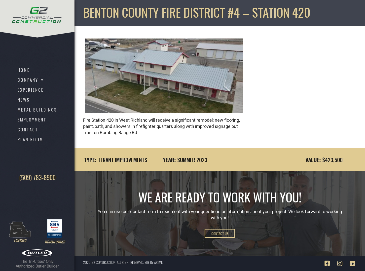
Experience (31, 90)
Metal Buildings (37, 110)
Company (28, 80)
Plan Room (30, 139)
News (24, 100)
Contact (28, 129)
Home (24, 70)
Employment (32, 119)
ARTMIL (158, 262)
